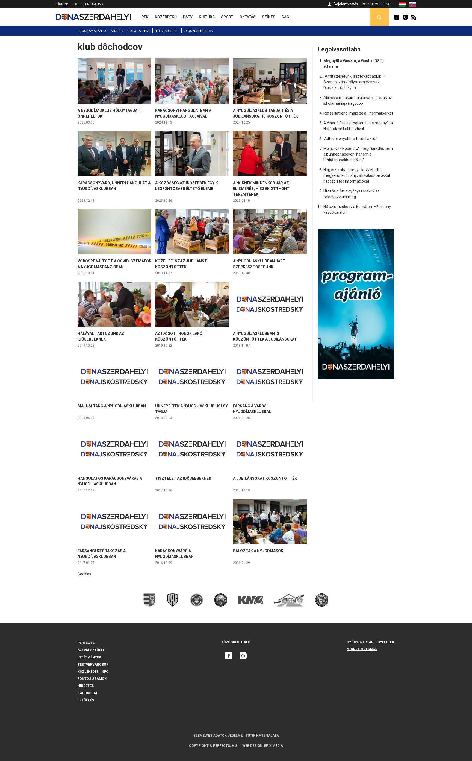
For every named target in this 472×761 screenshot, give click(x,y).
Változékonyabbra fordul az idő (350, 138)
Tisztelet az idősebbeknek (183, 478)
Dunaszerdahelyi (396, 17)
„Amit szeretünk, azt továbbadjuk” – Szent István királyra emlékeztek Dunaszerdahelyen (354, 82)
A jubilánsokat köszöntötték (265, 478)
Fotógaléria (138, 31)
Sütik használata (262, 735)
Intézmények (89, 657)
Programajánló (92, 31)
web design (252, 746)
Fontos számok (92, 679)
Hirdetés (86, 686)
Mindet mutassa (362, 649)
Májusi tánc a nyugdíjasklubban (112, 406)
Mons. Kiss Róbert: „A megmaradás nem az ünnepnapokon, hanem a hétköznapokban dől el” (358, 154)
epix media (273, 746)
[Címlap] (93, 17)
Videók (117, 31)
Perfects (86, 643)
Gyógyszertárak (198, 31)
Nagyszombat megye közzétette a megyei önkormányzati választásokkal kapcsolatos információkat (356, 175)
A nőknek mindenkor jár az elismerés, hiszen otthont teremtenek (261, 189)
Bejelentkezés (346, 4)
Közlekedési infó (93, 672)
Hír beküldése (166, 31)
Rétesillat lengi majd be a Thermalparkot (358, 113)
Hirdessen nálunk (88, 4)
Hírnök (62, 4)
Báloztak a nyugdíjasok (258, 551)
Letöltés (86, 700)
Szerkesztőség (91, 650)
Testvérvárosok (93, 664)
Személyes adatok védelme (218, 735)
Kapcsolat (88, 693)
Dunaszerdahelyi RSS (413, 17)
